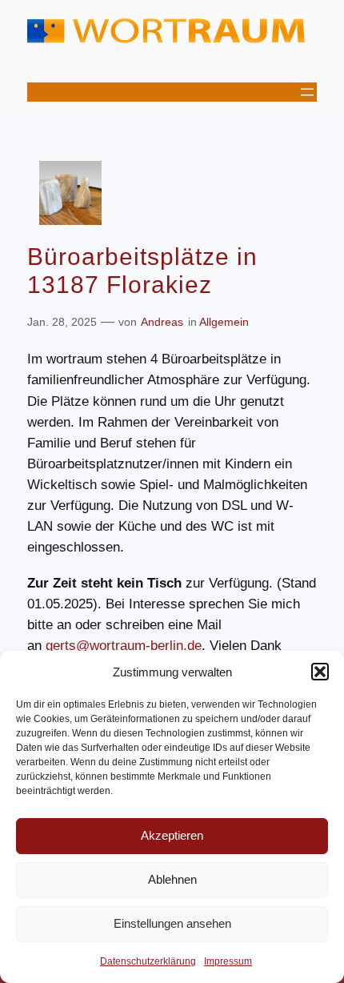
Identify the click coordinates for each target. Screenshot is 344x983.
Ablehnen (172, 879)
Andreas (162, 321)
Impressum (228, 961)
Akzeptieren (172, 835)
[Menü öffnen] (307, 92)
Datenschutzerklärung (148, 961)
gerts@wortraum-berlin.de (124, 645)
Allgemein (224, 321)
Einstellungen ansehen (172, 923)
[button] (320, 672)
